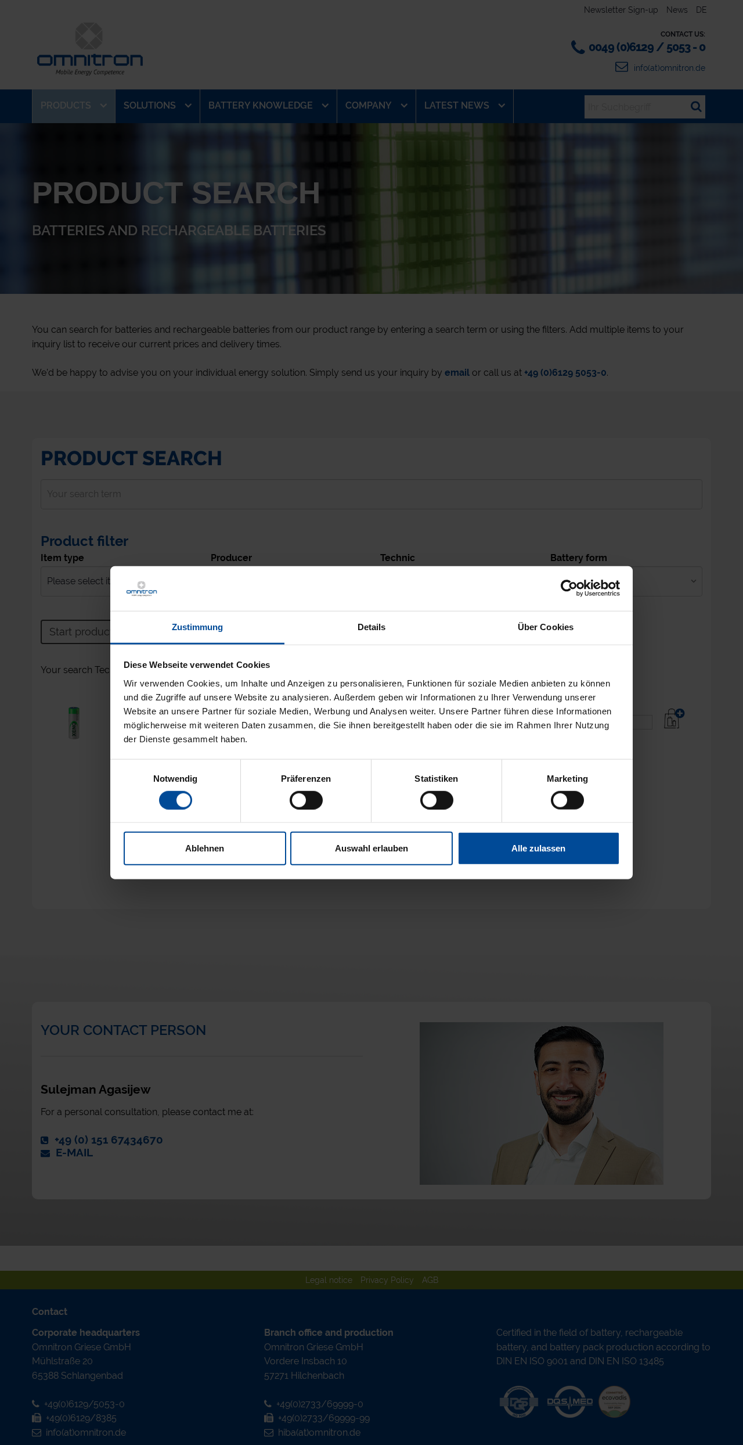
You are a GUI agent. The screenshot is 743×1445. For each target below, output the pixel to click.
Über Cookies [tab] (546, 627)
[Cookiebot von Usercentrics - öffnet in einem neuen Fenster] (569, 588)
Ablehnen (204, 848)
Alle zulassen (538, 848)
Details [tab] (372, 627)
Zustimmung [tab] (197, 627)
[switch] (306, 799)
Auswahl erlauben (371, 848)
